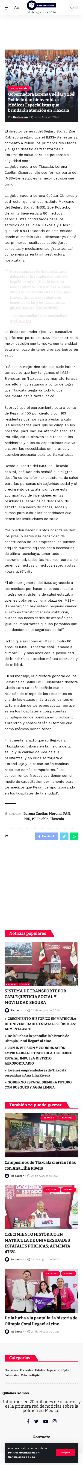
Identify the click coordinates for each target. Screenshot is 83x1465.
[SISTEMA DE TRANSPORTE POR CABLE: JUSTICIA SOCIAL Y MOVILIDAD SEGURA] (41, 964)
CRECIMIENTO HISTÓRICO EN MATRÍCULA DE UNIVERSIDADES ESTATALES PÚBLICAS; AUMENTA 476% (40, 1024)
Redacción (20, 117)
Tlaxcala (57, 819)
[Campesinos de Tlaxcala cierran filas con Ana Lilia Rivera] (41, 1135)
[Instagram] (54, 1421)
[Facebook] (28, 1421)
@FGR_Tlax (36, 282)
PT (34, 819)
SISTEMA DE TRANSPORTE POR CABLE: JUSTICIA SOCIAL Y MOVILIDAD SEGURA (35, 996)
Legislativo (53, 1370)
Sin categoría (18, 88)
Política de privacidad (22, 1452)
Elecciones (11, 1370)
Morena (55, 814)
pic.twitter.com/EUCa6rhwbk (34, 308)
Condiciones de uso (21, 1457)
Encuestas (26, 1370)
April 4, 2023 (20, 321)
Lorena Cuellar (35, 814)
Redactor (17, 1010)
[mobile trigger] (8, 8)
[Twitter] (36, 1421)
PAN (66, 814)
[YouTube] (45, 1421)
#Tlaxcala (54, 292)
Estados (11, 984)
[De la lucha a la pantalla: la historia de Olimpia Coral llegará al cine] (41, 1291)
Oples (65, 1370)
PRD (27, 819)
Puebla (42, 819)
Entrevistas (12, 1375)
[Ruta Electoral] (41, 5)
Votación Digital (30, 1375)
